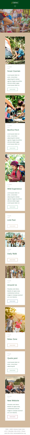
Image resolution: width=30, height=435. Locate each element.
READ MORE (12, 89)
